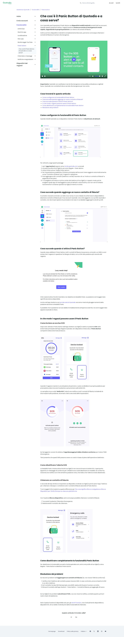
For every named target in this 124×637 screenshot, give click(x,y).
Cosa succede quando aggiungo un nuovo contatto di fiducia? (62, 99)
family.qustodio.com (71, 166)
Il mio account (22, 21)
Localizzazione (22, 35)
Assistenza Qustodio (23, 10)
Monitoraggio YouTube (25, 42)
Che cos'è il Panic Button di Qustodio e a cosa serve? (26, 51)
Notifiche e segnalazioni (25, 59)
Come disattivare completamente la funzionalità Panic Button (62, 106)
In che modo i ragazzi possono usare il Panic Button (59, 103)
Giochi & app (22, 32)
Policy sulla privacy (72, 631)
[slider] (66, 76)
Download (61, 631)
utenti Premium (76, 603)
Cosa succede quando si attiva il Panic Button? (57, 101)
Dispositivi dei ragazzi (22, 64)
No (76, 617)
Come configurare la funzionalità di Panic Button (58, 97)
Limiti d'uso (21, 29)
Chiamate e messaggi (25, 56)
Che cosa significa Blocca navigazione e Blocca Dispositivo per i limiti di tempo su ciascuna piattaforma (73, 490)
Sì (71, 617)
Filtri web (21, 39)
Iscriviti (118, 3)
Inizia (19, 16)
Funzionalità (35, 10)
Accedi (111, 3)
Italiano (83, 631)
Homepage (52, 631)
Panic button (46, 10)
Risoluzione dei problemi (50, 108)
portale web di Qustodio (67, 302)
